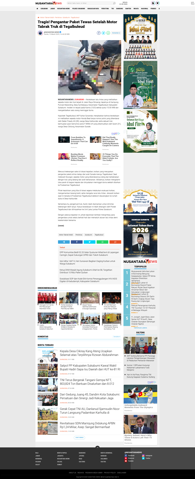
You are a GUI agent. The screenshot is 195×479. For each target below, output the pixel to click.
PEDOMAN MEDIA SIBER (93, 473)
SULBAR (38, 462)
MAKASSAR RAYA (93, 8)
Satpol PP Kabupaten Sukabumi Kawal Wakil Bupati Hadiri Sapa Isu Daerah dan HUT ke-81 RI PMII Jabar (90, 369)
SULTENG (82, 462)
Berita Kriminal (106, 453)
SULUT (37, 464)
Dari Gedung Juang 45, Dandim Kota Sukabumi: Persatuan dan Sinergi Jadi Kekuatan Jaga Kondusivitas (90, 398)
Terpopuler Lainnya (140, 328)
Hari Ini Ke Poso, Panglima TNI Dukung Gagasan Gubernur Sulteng (141, 376)
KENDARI (104, 456)
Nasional (144, 8)
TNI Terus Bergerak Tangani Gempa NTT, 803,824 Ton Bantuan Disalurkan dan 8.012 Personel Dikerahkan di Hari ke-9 (87, 383)
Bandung (119, 8)
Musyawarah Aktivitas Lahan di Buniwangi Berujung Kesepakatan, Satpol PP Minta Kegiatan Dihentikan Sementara (143, 276)
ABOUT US (72, 473)
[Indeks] (153, 3)
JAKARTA (60, 456)
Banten (128, 8)
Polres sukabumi (78, 8)
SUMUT (59, 464)
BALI (36, 453)
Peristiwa (105, 8)
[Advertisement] (47, 71)
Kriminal (38, 459)
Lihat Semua (79, 437)
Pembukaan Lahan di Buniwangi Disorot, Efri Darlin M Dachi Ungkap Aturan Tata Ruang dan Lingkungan (142, 297)
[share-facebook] (99, 33)
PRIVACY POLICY (110, 473)
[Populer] (157, 3)
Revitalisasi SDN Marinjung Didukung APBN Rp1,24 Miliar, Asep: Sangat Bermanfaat (87, 425)
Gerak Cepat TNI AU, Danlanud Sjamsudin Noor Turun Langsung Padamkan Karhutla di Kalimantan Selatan (90, 412)
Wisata (136, 8)
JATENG (81, 456)
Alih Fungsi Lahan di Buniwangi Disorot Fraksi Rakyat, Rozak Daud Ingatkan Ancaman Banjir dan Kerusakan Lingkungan (143, 287)
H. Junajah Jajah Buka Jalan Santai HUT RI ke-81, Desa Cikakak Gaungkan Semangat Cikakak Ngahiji (143, 320)
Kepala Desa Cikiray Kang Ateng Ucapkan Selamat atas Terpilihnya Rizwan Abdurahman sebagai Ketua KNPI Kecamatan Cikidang (89, 354)
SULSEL (59, 462)
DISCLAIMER (121, 473)
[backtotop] (97, 448)
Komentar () (116, 33)
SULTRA (103, 462)
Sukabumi (44, 8)
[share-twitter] (103, 33)
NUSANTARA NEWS (63, 8)
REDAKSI (81, 473)
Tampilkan (116, 336)
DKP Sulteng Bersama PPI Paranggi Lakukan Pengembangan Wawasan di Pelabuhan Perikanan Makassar (141, 358)
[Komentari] (115, 242)
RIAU (80, 459)
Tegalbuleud (75, 17)
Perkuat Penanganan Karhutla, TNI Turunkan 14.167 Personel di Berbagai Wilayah (143, 307)
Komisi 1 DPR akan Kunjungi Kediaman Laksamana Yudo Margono (138, 367)
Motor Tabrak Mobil (47, 17)
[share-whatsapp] (108, 33)
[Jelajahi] (192, 3)
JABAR (52, 8)
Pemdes (153, 8)
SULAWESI (104, 459)
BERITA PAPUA (62, 453)
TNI (112, 8)
